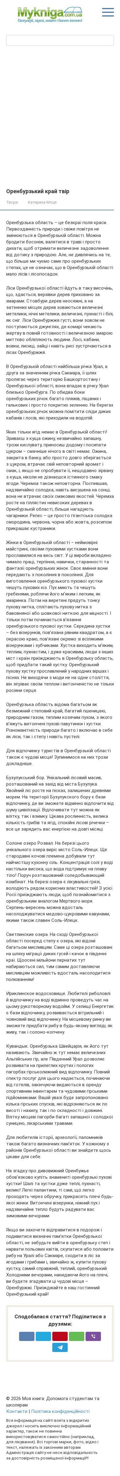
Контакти (16, 1411)
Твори (12, 202)
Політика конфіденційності (60, 1411)
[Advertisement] (60, 125)
